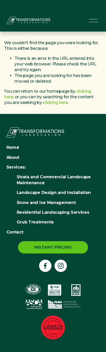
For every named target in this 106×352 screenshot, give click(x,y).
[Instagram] (61, 266)
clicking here (55, 102)
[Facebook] (45, 266)
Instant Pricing (53, 247)
